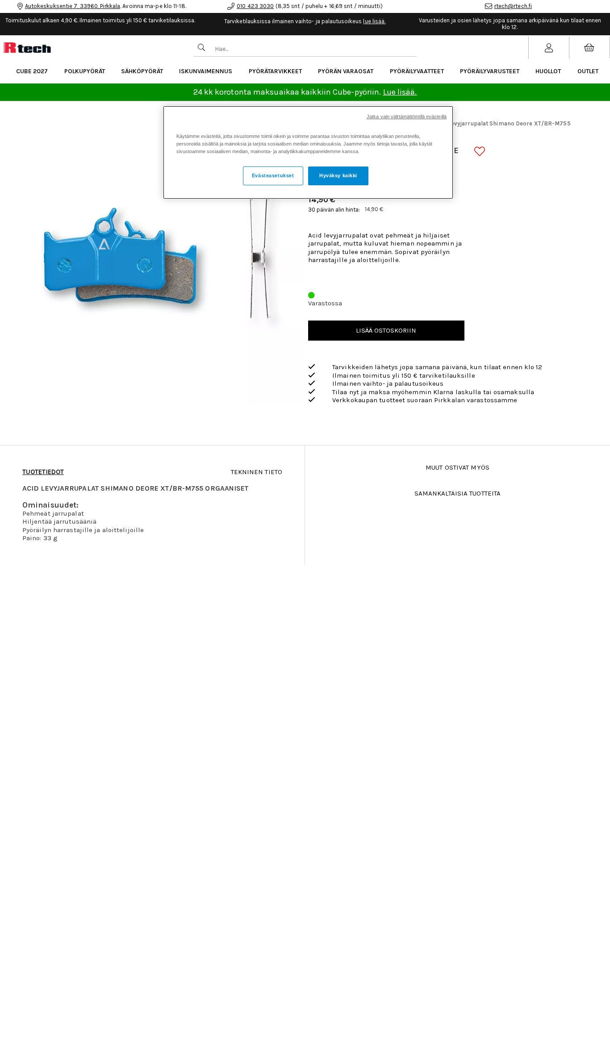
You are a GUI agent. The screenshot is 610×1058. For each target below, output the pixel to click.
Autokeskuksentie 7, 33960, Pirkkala (73, 6)
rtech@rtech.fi (513, 6)
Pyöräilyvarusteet (489, 71)
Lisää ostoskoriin (386, 330)
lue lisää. (374, 21)
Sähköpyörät (142, 71)
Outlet (587, 71)
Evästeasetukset (273, 175)
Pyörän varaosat (345, 71)
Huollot (548, 71)
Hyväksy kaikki (338, 175)
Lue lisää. (400, 92)
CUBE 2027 (32, 71)
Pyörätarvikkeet (275, 71)
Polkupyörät (84, 71)
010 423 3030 (255, 6)
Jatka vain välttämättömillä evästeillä (407, 116)
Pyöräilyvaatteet (417, 71)
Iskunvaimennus (205, 71)
